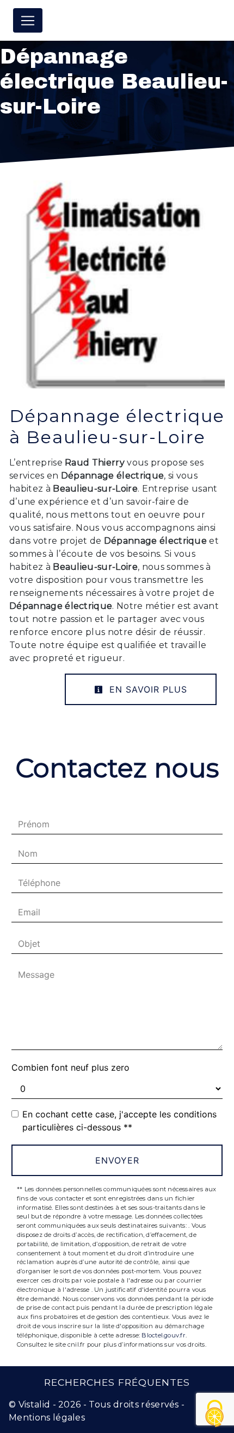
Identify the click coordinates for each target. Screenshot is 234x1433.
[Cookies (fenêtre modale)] (215, 1414)
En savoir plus (146, 689)
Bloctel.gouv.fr (163, 1335)
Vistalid (35, 1404)
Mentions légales (47, 1417)
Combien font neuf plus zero (70, 1067)
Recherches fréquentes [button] (117, 1382)
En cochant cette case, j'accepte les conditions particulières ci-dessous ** (119, 1121)
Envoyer (117, 1160)
